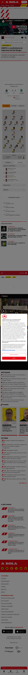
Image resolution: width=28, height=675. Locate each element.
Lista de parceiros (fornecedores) (8, 350)
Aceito (14, 358)
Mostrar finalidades (14, 354)
